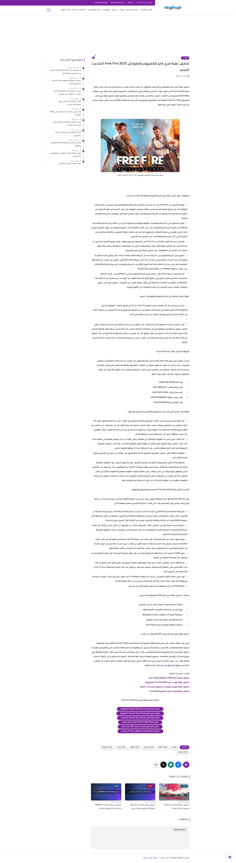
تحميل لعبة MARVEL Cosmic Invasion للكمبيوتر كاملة (108, 807)
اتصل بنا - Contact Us (144, 3)
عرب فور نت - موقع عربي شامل (156, 858)
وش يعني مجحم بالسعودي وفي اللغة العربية (65, 113)
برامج (114, 10)
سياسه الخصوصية (117, 3)
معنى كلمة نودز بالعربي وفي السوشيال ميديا (69, 103)
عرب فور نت (97, 648)
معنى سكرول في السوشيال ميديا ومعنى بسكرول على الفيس (67, 92)
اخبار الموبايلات (94, 10)
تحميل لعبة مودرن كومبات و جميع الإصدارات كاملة (164, 687)
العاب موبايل (182, 752)
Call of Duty (183, 96)
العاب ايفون (134, 747)
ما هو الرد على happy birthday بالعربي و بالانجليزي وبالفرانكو (65, 72)
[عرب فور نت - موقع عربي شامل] (172, 7)
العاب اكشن (162, 747)
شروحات (107, 10)
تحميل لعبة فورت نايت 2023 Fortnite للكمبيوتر (167, 682)
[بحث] (48, 10)
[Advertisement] (118, 37)
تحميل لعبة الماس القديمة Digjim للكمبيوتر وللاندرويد (142, 807)
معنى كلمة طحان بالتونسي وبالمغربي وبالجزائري (65, 155)
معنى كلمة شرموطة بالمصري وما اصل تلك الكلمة (67, 123)
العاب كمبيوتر (107, 747)
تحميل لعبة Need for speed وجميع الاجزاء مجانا (176, 807)
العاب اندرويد (148, 747)
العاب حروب (121, 747)
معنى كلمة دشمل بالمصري (69, 164)
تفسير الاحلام (132, 10)
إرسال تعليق (179, 830)
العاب (121, 10)
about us (131, 3)
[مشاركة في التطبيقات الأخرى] (156, 765)
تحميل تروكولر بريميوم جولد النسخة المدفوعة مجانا (66, 82)
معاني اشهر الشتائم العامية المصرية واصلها (66, 144)
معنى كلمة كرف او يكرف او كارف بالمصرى (68, 134)
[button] (178, 765)
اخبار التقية (66, 10)
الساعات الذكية (79, 10)
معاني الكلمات (146, 10)
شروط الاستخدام (101, 3)
